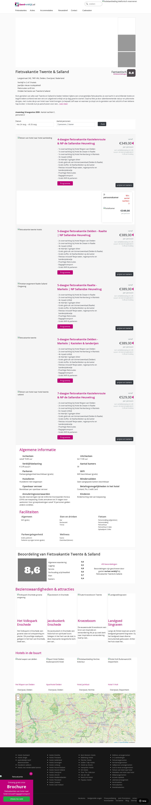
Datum (18, 121)
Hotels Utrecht (54, 775)
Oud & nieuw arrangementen (122, 767)
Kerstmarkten (117, 782)
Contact (74, 10)
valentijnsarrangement (120, 780)
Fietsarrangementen (119, 760)
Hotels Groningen (55, 762)
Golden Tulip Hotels (88, 762)
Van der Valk (85, 775)
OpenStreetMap (124, 742)
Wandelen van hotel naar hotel (123, 772)
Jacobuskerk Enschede (56, 623)
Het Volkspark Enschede (27, 623)
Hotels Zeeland (54, 782)
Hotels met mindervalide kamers (29, 767)
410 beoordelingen (109, 564)
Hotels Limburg (54, 765)
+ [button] (18, 696)
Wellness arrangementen (121, 755)
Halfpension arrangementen (122, 765)
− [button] (18, 699)
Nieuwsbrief (63, 10)
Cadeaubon (87, 10)
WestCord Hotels (87, 777)
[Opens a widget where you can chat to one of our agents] (143, 801)
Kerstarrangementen (119, 762)
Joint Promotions (124, 798)
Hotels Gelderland (55, 760)
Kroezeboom (87, 621)
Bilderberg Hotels (87, 757)
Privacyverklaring (110, 798)
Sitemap (134, 800)
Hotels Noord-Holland (57, 770)
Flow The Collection (88, 772)
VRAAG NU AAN (16, 799)
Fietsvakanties (21, 10)
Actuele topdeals (118, 777)
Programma (65, 183)
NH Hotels (84, 770)
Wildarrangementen (119, 775)
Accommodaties (46, 10)
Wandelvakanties (118, 787)
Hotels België (22, 757)
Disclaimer (119, 800)
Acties (32, 10)
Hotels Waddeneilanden (57, 777)
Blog (127, 800)
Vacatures (81, 798)
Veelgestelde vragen (94, 798)
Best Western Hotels (88, 755)
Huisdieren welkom (24, 765)
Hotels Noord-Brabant (57, 767)
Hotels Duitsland (24, 755)
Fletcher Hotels (86, 760)
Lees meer (63, 104)
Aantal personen (63, 121)
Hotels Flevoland (55, 780)
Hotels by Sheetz (87, 765)
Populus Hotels (86, 780)
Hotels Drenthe (54, 755)
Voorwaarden (109, 800)
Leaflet (116, 742)
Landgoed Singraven (115, 623)
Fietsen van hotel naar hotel (122, 770)
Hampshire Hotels (87, 767)
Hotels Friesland (55, 757)
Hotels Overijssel (55, 772)
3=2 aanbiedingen (118, 757)
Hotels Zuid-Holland (56, 785)
